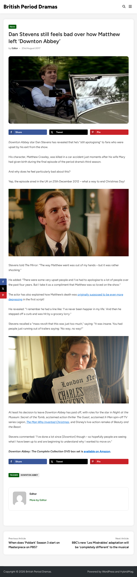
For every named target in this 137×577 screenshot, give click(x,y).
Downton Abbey (29, 475)
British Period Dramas (30, 7)
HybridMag (126, 571)
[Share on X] (3, 288)
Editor (15, 48)
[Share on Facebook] (3, 281)
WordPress (108, 571)
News (12, 27)
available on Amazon (97, 451)
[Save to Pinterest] (3, 295)
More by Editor (38, 500)
